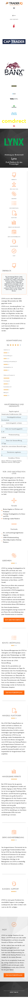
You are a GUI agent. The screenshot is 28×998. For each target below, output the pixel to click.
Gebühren (14, 198)
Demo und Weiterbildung (14, 236)
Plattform (14, 217)
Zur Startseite (14, 19)
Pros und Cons (14, 189)
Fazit (14, 256)
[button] (14, 8)
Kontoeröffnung (14, 208)
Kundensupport (14, 246)
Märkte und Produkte (14, 227)
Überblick (14, 179)
